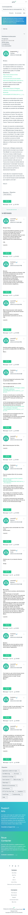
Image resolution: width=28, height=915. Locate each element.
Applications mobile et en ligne (9, 770)
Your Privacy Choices (18, 909)
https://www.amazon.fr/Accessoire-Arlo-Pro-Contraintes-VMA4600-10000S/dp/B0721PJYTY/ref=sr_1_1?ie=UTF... (13, 408)
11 (8, 628)
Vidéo (3, 797)
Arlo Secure (14, 892)
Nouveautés (14, 895)
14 (8, 720)
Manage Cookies (14, 911)
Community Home (14, 899)
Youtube (15, 866)
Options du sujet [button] (24, 34)
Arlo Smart (16, 773)
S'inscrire (11, 13)
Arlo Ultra (14, 872)
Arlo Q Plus (14, 882)
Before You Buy (17, 779)
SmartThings (5, 794)
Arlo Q (14, 879)
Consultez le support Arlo (8, 827)
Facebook (9, 866)
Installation (20, 791)
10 (8, 575)
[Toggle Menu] (26, 1)
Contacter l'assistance (7, 854)
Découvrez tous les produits (14, 884)
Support (14, 897)
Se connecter (18, 13)
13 (8, 691)
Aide (24, 13)
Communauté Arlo (7, 6)
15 (8, 762)
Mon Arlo (14, 902)
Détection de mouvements (8, 785)
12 (8, 658)
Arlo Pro (14, 875)
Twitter (12, 866)
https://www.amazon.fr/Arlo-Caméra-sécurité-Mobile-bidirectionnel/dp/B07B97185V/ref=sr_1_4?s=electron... (13, 481)
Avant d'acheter (7, 194)
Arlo (14, 877)
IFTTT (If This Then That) (8, 791)
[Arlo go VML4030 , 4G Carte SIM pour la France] (21, 209)
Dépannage (5, 782)
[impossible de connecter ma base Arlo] (19, 209)
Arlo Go (5, 29)
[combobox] (14, 9)
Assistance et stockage (8, 776)
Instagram (18, 866)
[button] (24, 52)
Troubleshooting (16, 794)
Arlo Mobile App (6, 773)
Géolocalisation (6, 788)
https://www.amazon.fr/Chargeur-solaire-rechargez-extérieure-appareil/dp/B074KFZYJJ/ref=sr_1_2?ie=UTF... (14, 390)
